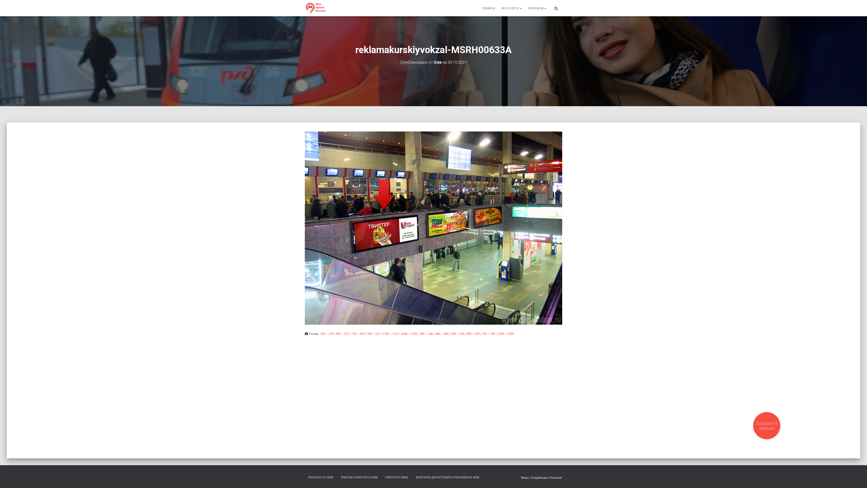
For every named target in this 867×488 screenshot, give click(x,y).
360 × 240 (426, 334)
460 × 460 (441, 334)
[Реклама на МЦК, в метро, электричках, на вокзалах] (315, 8)
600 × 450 (473, 334)
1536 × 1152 (390, 334)
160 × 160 (488, 334)
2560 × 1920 (506, 334)
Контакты (536, 8)
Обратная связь (396, 477)
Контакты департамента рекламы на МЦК (447, 477)
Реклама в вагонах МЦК (359, 477)
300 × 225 (342, 334)
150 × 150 (326, 334)
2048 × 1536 (409, 334)
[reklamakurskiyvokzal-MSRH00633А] (433, 228)
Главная (488, 8)
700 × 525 (373, 334)
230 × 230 (457, 334)
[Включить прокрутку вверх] (858, 479)
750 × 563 (357, 334)
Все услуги (511, 8)
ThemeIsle (555, 477)
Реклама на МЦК (320, 477)
